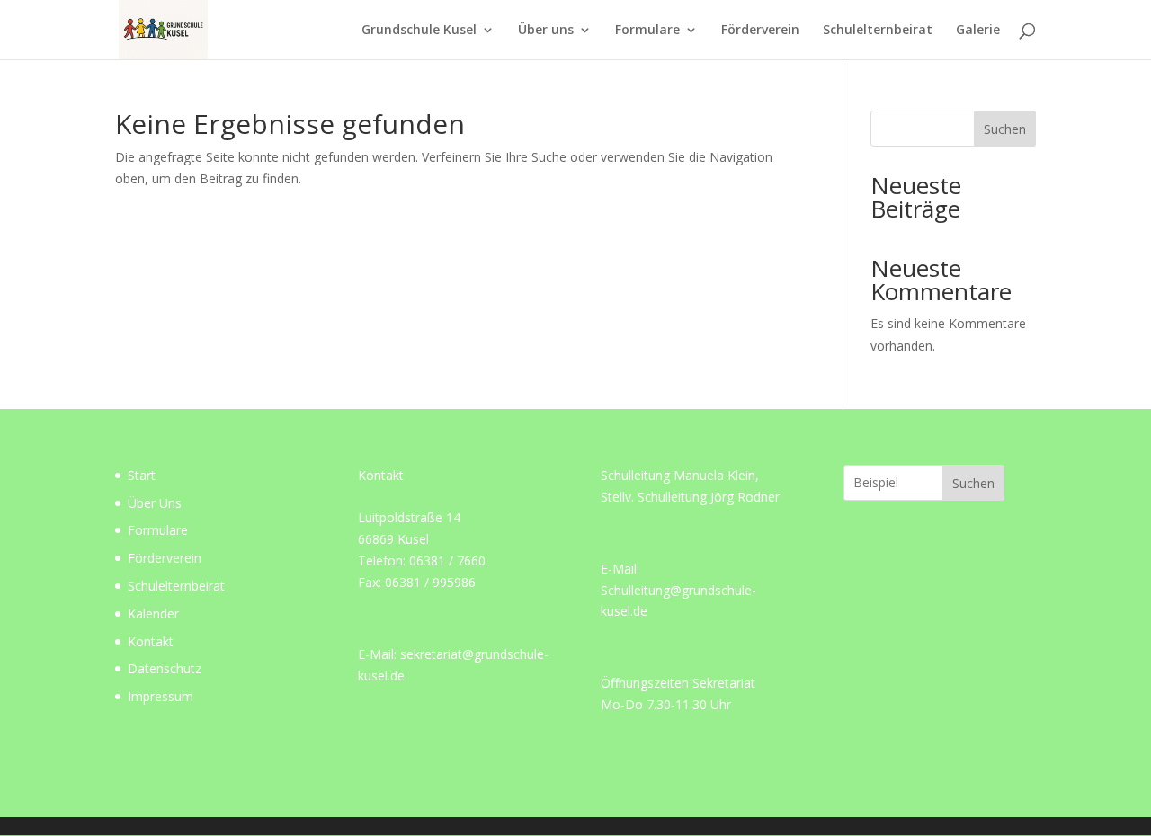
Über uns (546, 30)
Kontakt (151, 641)
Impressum (160, 696)
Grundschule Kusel (419, 30)
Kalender (153, 613)
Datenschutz (164, 668)
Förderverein (760, 30)
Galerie (978, 30)
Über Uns (155, 502)
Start (142, 475)
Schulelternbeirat (877, 30)
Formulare (647, 30)
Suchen (1005, 129)
